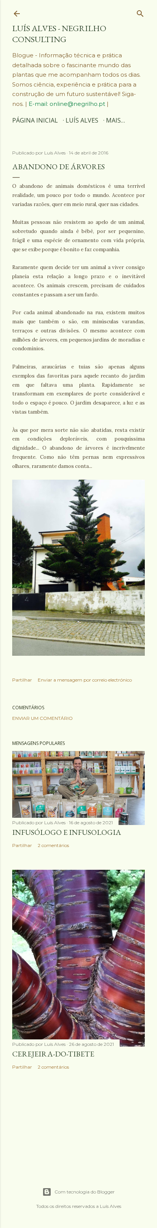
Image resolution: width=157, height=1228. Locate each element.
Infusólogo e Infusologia (66, 832)
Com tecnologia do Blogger (84, 1192)
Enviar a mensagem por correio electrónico (85, 680)
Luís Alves (82, 120)
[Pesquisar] (140, 12)
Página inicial (35, 120)
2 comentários (53, 845)
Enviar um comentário (42, 718)
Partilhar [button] (22, 680)
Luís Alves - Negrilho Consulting (59, 34)
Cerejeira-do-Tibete (53, 1054)
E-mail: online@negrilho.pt (68, 103)
